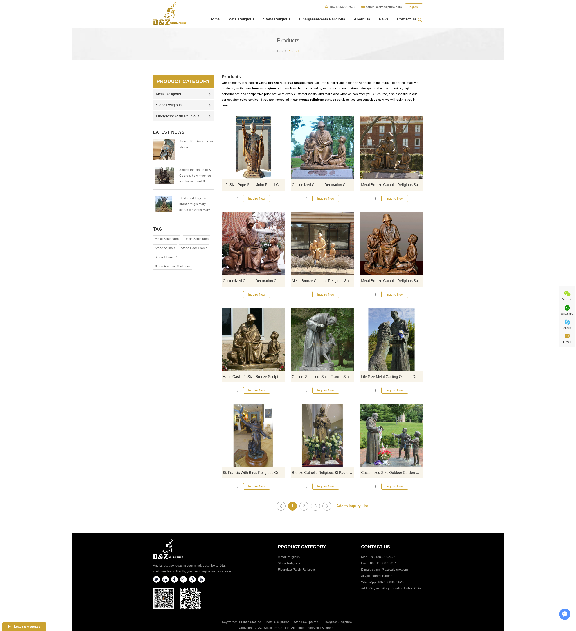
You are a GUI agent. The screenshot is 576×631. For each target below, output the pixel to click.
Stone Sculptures (306, 622)
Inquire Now (256, 198)
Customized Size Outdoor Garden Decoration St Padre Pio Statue (392, 473)
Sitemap (327, 627)
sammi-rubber (382, 576)
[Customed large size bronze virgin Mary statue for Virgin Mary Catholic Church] (164, 204)
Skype (567, 327)
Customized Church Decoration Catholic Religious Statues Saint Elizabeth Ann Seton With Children (323, 185)
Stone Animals (165, 248)
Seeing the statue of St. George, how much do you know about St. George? (196, 176)
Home (214, 19)
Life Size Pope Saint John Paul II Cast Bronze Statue (254, 185)
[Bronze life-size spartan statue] (164, 149)
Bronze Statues (250, 622)
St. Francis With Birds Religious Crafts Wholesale (254, 473)
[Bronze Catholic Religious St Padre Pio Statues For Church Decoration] (322, 435)
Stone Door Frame (194, 248)
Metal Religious (241, 19)
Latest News (168, 132)
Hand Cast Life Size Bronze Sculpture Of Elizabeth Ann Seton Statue (254, 377)
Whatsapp (567, 313)
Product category (302, 546)
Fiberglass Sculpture (337, 622)
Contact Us (406, 19)
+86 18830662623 (391, 582)
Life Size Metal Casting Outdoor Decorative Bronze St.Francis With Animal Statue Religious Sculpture (392, 377)
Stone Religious (276, 19)
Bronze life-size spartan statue (196, 144)
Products (294, 51)
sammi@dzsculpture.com (384, 7)
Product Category (183, 81)
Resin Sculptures (196, 238)
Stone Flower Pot (167, 257)
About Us (362, 19)
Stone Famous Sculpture (172, 266)
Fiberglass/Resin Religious (322, 19)
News (383, 19)
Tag (157, 229)
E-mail (567, 342)
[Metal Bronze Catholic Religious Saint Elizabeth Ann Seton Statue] (391, 147)
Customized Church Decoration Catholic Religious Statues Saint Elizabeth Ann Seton (254, 281)
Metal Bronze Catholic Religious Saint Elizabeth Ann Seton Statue (392, 185)
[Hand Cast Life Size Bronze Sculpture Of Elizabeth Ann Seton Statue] (253, 339)
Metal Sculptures (167, 238)
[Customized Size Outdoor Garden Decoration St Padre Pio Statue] (391, 435)
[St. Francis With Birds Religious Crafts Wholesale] (253, 435)
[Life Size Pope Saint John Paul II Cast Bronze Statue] (253, 147)
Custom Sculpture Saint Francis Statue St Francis (323, 377)
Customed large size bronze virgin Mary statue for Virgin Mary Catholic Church (194, 204)
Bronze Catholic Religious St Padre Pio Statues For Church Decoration (323, 473)
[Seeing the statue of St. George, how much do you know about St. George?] (164, 175)
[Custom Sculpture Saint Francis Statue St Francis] (322, 339)
